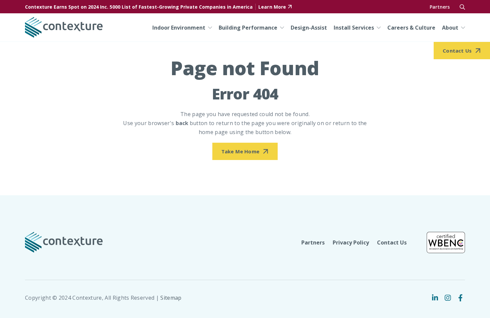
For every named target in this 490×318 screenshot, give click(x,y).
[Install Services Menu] (377, 28)
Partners (440, 7)
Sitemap (170, 297)
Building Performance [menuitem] (248, 27)
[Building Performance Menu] (280, 28)
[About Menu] (461, 28)
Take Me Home (240, 151)
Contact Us (392, 242)
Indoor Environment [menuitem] (178, 27)
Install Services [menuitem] (354, 27)
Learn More (272, 7)
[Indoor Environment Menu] (208, 28)
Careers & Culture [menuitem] (411, 27)
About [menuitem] (450, 27)
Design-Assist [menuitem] (309, 27)
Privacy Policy (351, 242)
